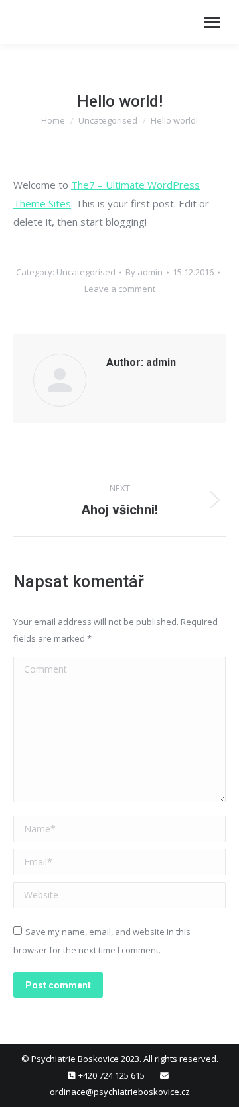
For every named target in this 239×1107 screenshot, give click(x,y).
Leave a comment (119, 289)
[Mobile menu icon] (212, 22)
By (144, 272)
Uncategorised (86, 272)
